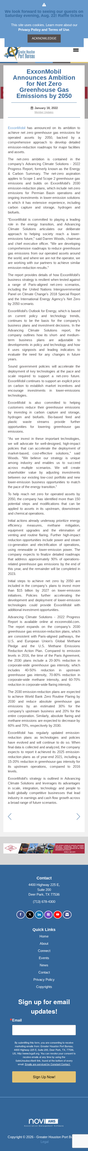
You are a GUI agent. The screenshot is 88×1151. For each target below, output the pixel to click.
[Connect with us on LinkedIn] (39, 915)
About (44, 943)
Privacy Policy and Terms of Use (43, 30)
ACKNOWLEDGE (44, 38)
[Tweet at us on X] (30, 915)
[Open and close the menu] (59, 50)
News (44, 965)
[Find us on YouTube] (57, 915)
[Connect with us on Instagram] (48, 915)
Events (44, 958)
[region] (78, 817)
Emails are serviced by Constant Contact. (47, 1064)
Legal (45, 1142)
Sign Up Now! (44, 1076)
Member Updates (44, 112)
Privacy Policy (44, 979)
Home (44, 936)
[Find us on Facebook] (20, 915)
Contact (44, 972)
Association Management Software (44, 1126)
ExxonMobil (16, 128)
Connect (44, 951)
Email (17, 1020)
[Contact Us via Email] (67, 915)
